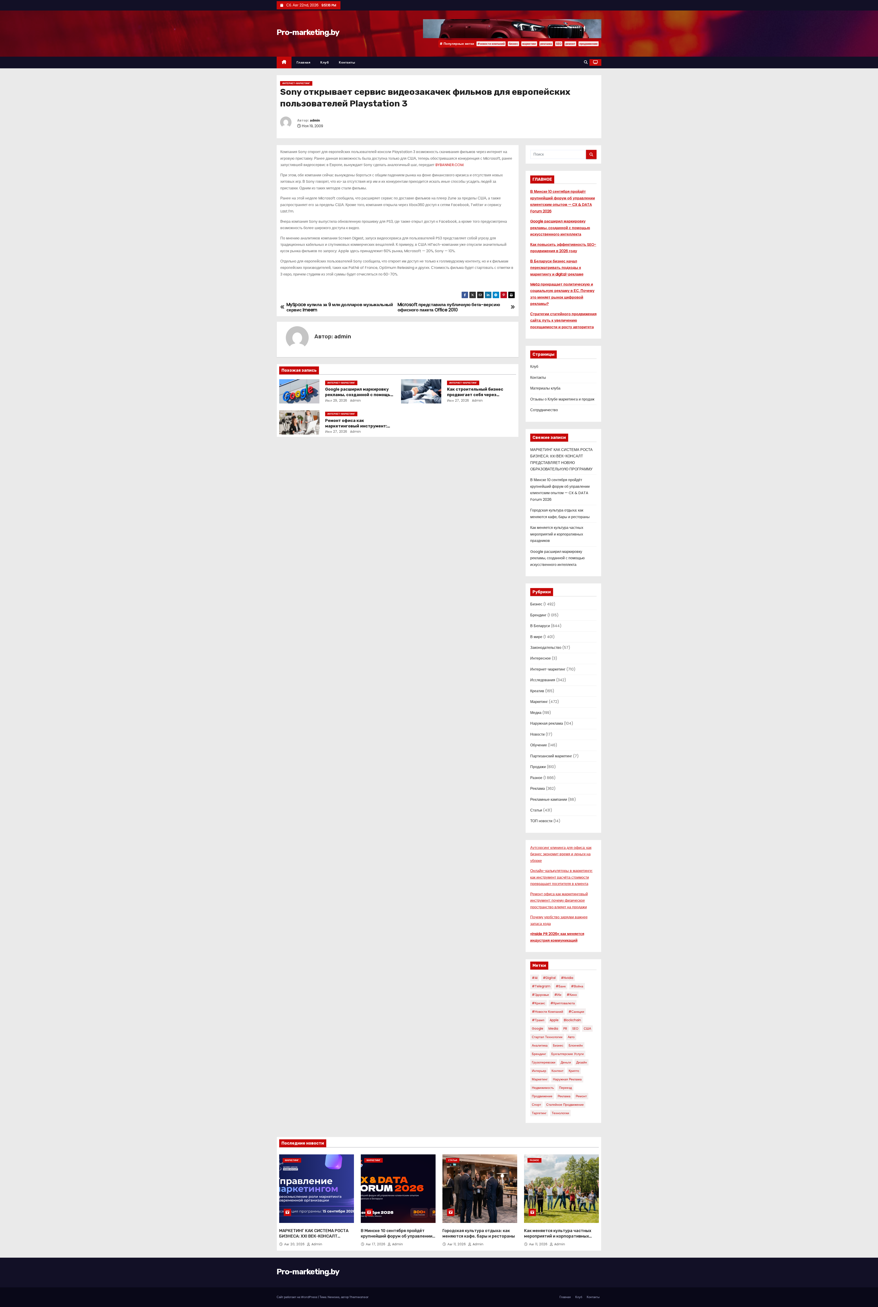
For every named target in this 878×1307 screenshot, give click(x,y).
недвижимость (543, 1087)
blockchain (572, 1020)
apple (554, 1020)
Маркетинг (539, 701)
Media (553, 1028)
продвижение (588, 44)
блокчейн (576, 1045)
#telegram (541, 986)
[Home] (284, 62)
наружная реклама (567, 1079)
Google (537, 1028)
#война (577, 986)
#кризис (538, 1003)
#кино (572, 994)
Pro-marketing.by (308, 32)
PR (565, 1028)
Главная (304, 62)
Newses (334, 1297)
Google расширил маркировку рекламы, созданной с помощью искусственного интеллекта (359, 395)
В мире (536, 636)
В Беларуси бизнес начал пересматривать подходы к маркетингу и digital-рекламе (557, 268)
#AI (535, 978)
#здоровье (540, 994)
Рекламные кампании (548, 799)
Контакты (347, 62)
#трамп (538, 1020)
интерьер (539, 1070)
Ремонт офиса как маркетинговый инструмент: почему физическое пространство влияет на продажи (559, 900)
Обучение (538, 745)
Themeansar (359, 1297)
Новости (537, 734)
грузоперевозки (543, 1062)
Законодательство (545, 647)
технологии (560, 1113)
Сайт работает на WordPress (297, 1297)
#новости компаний (491, 44)
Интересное (540, 658)
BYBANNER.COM (449, 164)
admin (315, 120)
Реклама (537, 788)
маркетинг (529, 44)
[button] (586, 62)
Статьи (536, 810)
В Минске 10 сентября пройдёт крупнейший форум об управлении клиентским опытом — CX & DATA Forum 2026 (396, 1239)
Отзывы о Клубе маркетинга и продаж (562, 399)
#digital (549, 978)
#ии (557, 994)
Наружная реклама (546, 723)
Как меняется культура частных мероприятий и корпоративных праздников (556, 534)
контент (557, 1070)
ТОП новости (541, 821)
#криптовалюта (562, 1003)
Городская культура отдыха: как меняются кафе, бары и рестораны (478, 1233)
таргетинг (539, 1113)
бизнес (513, 44)
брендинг (539, 1054)
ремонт (570, 44)
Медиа (535, 712)
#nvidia (567, 978)
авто (571, 1037)
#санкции (576, 1011)
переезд (565, 1087)
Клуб (324, 62)
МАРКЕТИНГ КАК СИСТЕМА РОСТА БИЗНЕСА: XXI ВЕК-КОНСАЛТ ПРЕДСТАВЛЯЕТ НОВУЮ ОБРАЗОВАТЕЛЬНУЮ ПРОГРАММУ (313, 1239)
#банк (561, 986)
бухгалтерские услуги (567, 1054)
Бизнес (536, 604)
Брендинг (538, 615)
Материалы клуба (545, 388)
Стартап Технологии (547, 1037)
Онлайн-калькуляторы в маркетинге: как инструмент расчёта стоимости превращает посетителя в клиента (561, 877)
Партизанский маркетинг (551, 756)
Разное (536, 777)
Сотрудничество (544, 410)
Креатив (537, 691)
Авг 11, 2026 (457, 1244)
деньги (566, 1062)
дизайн (581, 1062)
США (587, 1028)
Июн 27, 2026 (458, 400)
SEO (558, 44)
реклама (546, 44)
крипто (574, 1070)
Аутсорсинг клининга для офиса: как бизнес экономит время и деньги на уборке (561, 854)
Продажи (538, 766)
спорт (536, 1104)
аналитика (540, 1045)
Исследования (542, 680)
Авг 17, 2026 (376, 1244)
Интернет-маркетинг (296, 83)
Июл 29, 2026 (336, 400)
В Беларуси (540, 625)
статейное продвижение (565, 1104)
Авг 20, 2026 (295, 1244)
